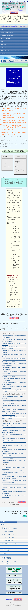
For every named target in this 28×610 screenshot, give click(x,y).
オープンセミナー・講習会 (8, 537)
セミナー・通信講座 (5, 38)
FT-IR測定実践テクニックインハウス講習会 (13, 470)
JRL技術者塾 (5, 550)
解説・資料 (3, 44)
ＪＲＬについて (4, 47)
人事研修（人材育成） (7, 531)
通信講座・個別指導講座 (7, 540)
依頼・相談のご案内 (5, 50)
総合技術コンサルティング (7, 32)
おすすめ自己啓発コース (7, 547)
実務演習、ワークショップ (8, 544)
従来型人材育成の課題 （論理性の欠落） (7, 558)
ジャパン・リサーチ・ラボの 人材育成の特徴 (8, 562)
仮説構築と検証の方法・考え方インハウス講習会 (14, 358)
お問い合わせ (4, 53)
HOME (2, 29)
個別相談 (4, 553)
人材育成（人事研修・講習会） (8, 35)
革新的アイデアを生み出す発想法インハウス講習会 (14, 400)
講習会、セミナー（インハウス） (10, 534)
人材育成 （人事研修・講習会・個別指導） (9, 528)
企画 (2, 41)
